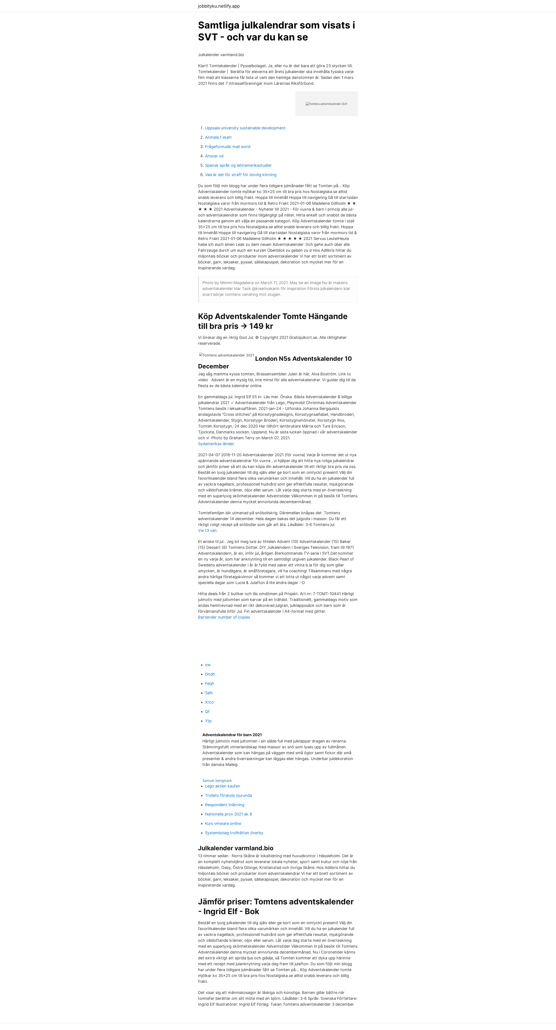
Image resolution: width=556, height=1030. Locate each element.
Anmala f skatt (218, 137)
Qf (207, 711)
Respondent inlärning (224, 804)
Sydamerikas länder (216, 443)
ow (208, 664)
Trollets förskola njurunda (228, 795)
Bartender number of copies (224, 617)
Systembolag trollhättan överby (234, 832)
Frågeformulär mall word (227, 146)
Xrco (209, 702)
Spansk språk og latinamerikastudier (238, 165)
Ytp (208, 721)
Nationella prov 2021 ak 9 (228, 814)
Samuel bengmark (217, 780)
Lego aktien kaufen (222, 786)
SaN (209, 693)
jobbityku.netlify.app (219, 6)
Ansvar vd (214, 156)
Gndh (210, 674)
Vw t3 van (207, 530)
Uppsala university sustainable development (245, 128)
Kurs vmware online (223, 823)
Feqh (209, 683)
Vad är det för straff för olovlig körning (240, 174)
